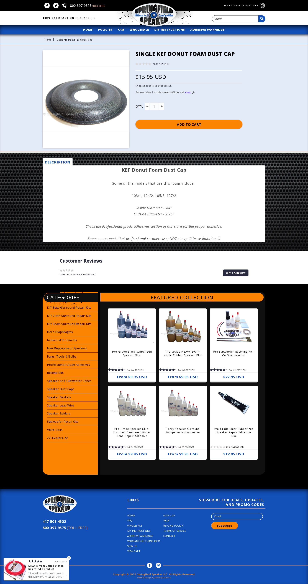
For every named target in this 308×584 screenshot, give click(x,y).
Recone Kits (55, 373)
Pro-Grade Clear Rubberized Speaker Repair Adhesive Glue (234, 432)
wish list (169, 515)
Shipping (140, 85)
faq (121, 29)
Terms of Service (174, 530)
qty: (139, 106)
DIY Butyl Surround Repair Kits (69, 308)
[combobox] (235, 18)
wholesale (139, 29)
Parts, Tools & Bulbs (61, 356)
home (88, 29)
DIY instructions (233, 5)
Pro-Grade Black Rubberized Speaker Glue (132, 353)
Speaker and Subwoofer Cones (69, 381)
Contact (169, 536)
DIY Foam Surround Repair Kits (69, 324)
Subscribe (224, 526)
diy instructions (169, 29)
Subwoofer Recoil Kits (62, 422)
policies (105, 29)
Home (48, 39)
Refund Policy (173, 525)
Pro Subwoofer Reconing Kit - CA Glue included (234, 353)
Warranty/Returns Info (143, 541)
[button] (152, 64)
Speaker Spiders (58, 413)
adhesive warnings (207, 29)
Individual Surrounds (62, 340)
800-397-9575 (87, 5)
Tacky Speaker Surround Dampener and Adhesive (183, 430)
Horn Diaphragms (60, 332)
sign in (132, 546)
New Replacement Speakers (67, 348)
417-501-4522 (54, 521)
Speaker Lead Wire (60, 405)
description (57, 162)
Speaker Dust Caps (60, 389)
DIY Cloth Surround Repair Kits (69, 316)
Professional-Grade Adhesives (68, 365)
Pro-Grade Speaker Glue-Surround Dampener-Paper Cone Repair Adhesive (132, 432)
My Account (251, 5)
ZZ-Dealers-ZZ (57, 438)
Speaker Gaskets (59, 397)
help (166, 520)
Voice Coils (55, 430)
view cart (133, 551)
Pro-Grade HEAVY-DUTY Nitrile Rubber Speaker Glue (182, 353)
